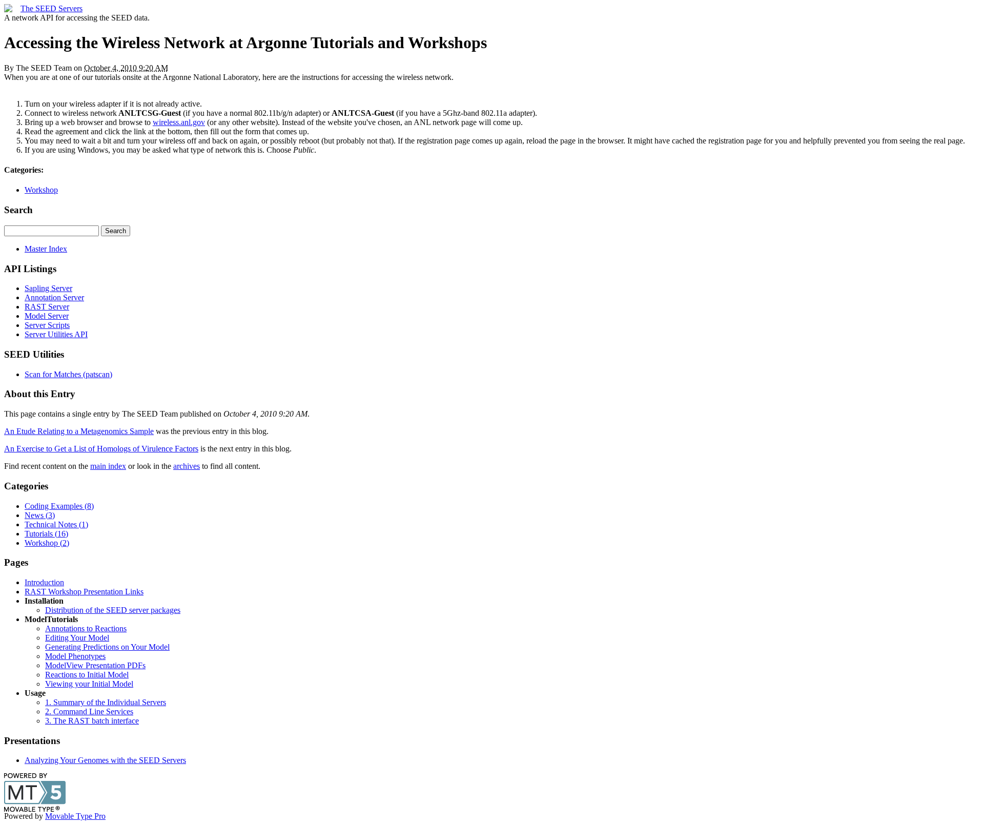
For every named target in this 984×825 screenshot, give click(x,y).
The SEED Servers (51, 8)
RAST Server (47, 306)
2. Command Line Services (89, 711)
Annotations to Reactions (86, 628)
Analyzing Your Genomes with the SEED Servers (105, 760)
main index (108, 466)
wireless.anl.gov (179, 122)
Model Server (47, 316)
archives (186, 466)
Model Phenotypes (75, 656)
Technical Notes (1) (56, 524)
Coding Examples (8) (59, 506)
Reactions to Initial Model (87, 674)
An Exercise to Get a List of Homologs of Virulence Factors (101, 448)
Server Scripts (47, 325)
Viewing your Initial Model (89, 683)
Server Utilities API (56, 334)
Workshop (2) (47, 543)
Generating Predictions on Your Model (107, 647)
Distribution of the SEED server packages (112, 610)
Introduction (44, 582)
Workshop (41, 189)
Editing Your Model (77, 637)
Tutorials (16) (46, 533)
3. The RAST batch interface (92, 720)
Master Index (46, 248)
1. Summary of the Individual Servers (105, 702)
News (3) (40, 515)
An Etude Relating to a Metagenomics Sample (79, 431)
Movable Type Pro (75, 816)
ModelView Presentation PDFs (95, 665)
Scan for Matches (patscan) (68, 374)
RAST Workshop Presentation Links (84, 591)
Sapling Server (48, 288)
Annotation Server (54, 297)
